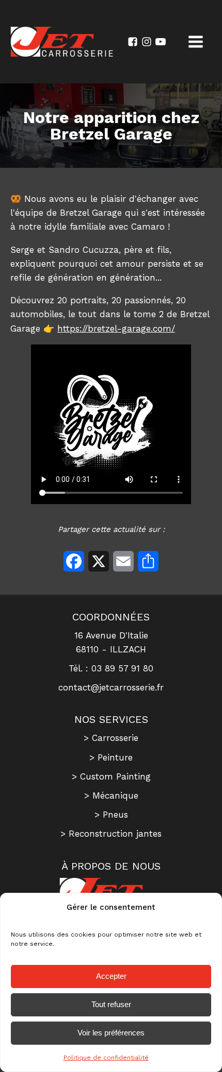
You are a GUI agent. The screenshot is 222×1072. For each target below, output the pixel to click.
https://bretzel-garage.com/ (116, 328)
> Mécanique (111, 795)
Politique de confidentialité (106, 1057)
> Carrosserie (111, 738)
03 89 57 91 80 (122, 668)
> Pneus (111, 814)
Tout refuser (111, 1004)
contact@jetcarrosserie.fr (111, 687)
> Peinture (111, 757)
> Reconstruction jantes (111, 833)
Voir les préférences (111, 1032)
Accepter (111, 976)
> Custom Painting (111, 776)
